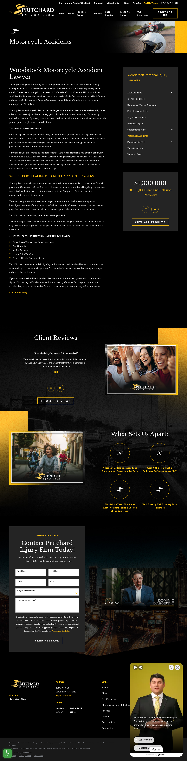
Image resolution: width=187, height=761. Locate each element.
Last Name (54, 571)
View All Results (150, 222)
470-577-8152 (169, 3)
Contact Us (165, 13)
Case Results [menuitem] (109, 13)
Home (105, 687)
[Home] (31, 10)
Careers (105, 716)
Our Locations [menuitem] (142, 13)
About (105, 693)
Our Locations (108, 722)
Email (52, 581)
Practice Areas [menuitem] (81, 13)
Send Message (47, 640)
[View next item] (155, 209)
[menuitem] (148, 92)
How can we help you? (26, 600)
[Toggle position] (171, 667)
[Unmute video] (135, 667)
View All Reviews (55, 400)
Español (137, 3)
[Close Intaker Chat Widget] (177, 667)
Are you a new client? (26, 590)
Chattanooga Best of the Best (74, 3)
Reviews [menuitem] (98, 13)
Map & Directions (64, 695)
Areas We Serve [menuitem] (125, 13)
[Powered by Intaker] (162, 755)
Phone (19, 581)
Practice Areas (109, 699)
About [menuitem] (70, 13)
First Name (21, 571)
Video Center (113, 3)
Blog (126, 3)
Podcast (98, 3)
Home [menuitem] (61, 13)
